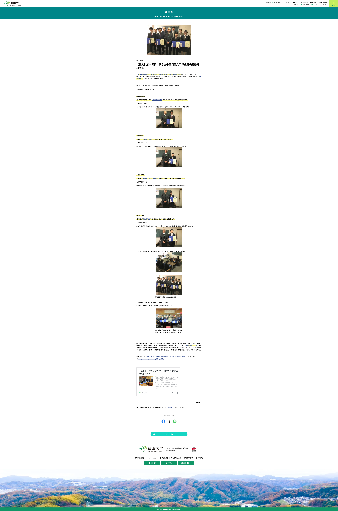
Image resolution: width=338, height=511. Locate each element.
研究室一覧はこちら (191, 345)
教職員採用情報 (188, 458)
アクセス (316, 4)
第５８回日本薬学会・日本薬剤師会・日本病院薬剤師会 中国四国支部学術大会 (159, 74)
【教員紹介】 (171, 407)
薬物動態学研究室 (157, 100)
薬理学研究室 (146, 219)
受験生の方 (268, 2)
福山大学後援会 (163, 458)
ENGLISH (325, 4)
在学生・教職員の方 (278, 2)
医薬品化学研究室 (147, 139)
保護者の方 (295, 2)
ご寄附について (313, 2)
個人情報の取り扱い (140, 458)
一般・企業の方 (304, 2)
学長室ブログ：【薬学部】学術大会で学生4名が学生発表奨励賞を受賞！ (166, 356)
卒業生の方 (288, 2)
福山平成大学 (199, 458)
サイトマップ (152, 458)
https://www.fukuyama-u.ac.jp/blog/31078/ (151, 359)
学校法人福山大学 (176, 458)
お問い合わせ (306, 4)
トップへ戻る (169, 434)
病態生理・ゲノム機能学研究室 (151, 178)
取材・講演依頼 (323, 2)
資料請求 (296, 4)
